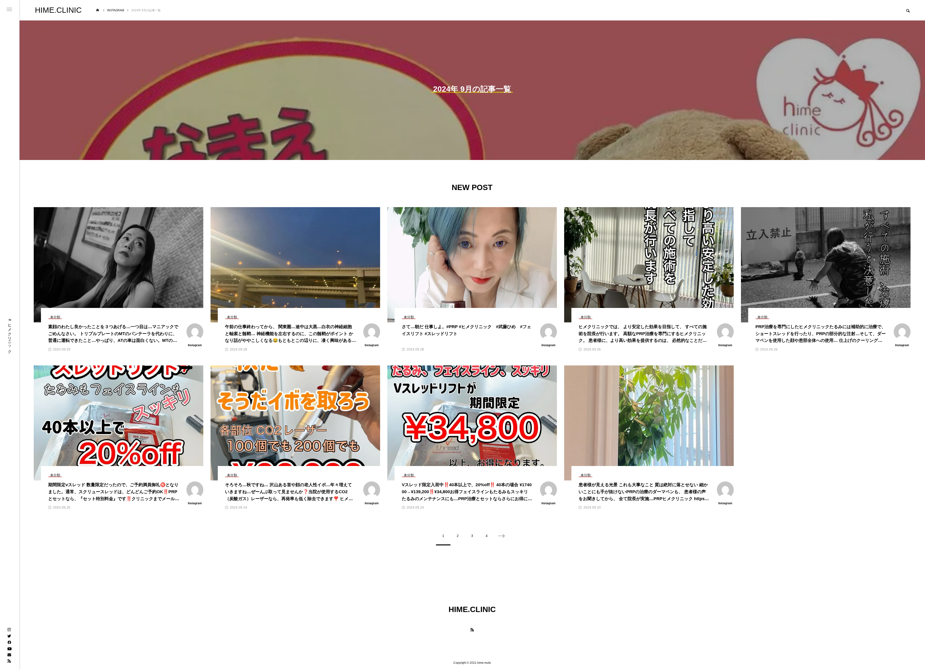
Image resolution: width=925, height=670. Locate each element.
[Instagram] (9, 630)
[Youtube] (9, 648)
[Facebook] (9, 642)
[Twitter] (9, 636)
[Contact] (9, 655)
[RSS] (9, 661)
